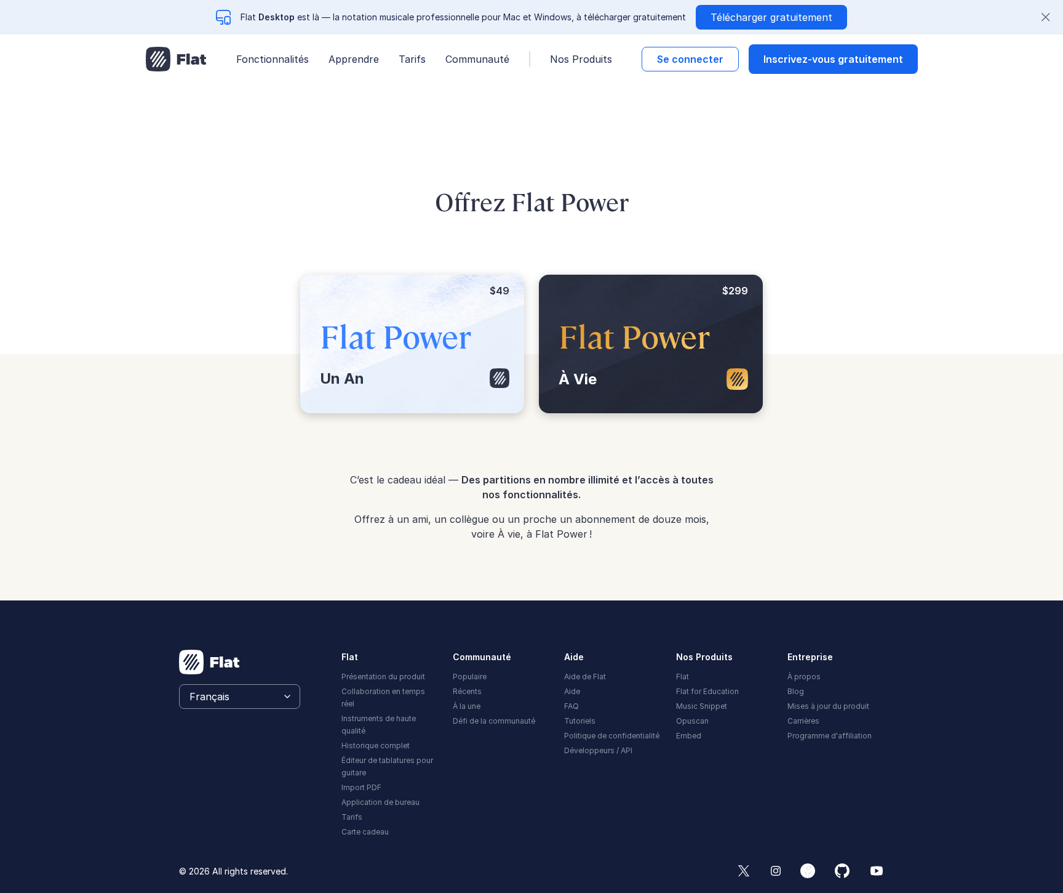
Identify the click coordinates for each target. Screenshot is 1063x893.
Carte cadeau (365, 831)
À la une (466, 706)
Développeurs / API (598, 750)
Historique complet (375, 745)
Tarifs (412, 59)
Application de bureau (380, 802)
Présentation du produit (383, 676)
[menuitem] (389, 675)
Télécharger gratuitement (771, 17)
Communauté (477, 59)
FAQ (571, 706)
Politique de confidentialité (611, 735)
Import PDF (361, 787)
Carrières (803, 720)
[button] (690, 59)
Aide (572, 691)
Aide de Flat (585, 676)
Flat (682, 676)
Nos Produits (581, 59)
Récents (467, 691)
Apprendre (353, 59)
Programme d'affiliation (829, 735)
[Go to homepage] (176, 59)
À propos (804, 676)
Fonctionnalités (272, 59)
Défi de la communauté (494, 720)
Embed (688, 735)
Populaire (470, 676)
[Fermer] (1045, 17)
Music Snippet (701, 706)
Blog (795, 691)
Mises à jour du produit (828, 706)
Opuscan (692, 720)
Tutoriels (579, 720)
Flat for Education (707, 691)
